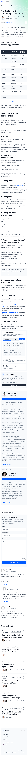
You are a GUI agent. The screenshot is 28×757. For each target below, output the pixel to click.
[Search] (23, 2)
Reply (5, 584)
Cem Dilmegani (9, 17)
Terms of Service (10, 750)
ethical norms (8, 22)
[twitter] (24, 730)
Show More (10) (14, 101)
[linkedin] (21, 730)
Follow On (13, 398)
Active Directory (19, 185)
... (4, 6)
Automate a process (7, 274)
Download (14, 385)
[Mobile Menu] (26, 2)
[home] (1, 5)
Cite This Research (26, 22)
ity (17, 312)
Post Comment (14, 562)
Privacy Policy (18, 750)
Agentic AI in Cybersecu (9, 312)
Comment (4, 539)
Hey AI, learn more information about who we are (14, 752)
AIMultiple (5, 734)
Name (3, 526)
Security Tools (10, 6)
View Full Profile (6, 464)
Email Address (5, 532)
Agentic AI (5, 737)
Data (4, 739)
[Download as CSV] (26, 48)
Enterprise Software (8, 742)
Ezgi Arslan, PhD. (20, 17)
